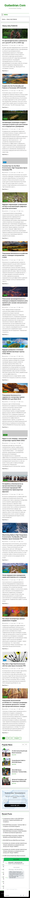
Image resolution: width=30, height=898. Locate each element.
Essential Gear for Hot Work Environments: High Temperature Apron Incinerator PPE (14, 168)
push (5, 82)
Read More (4, 70)
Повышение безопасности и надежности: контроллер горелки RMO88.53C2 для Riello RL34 (13, 397)
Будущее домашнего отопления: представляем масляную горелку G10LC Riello (13, 351)
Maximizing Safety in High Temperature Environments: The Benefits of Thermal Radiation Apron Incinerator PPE (14, 537)
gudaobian (6, 45)
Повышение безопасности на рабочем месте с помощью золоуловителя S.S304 (15, 255)
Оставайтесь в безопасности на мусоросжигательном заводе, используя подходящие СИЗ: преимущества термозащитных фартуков (12, 487)
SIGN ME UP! (15, 805)
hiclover (14, 754)
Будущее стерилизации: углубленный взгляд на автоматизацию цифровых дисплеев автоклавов (14, 206)
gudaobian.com (15, 5)
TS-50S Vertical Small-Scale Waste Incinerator (14, 855)
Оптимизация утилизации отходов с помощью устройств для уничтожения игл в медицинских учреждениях (15, 124)
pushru (5, 37)
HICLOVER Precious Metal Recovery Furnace (14, 840)
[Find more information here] (16, 877)
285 (17, 738)
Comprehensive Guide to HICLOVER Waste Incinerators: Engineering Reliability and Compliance (13, 820)
